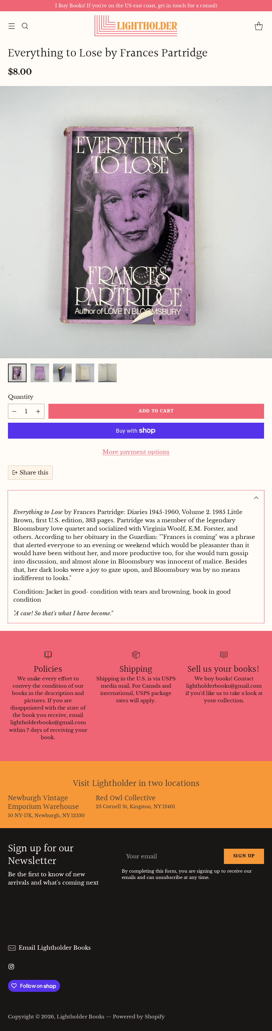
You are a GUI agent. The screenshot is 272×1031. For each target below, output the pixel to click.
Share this (34, 472)
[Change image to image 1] (17, 373)
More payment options (136, 452)
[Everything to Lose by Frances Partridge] (136, 222)
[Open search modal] (25, 26)
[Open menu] (11, 26)
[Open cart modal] (258, 26)
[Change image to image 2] (40, 373)
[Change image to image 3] (62, 373)
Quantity (21, 396)
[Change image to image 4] (85, 373)
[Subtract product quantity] (14, 411)
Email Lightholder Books (55, 947)
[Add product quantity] (38, 411)
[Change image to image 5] (107, 373)
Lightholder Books (80, 1017)
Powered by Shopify (139, 1017)
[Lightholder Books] (136, 26)
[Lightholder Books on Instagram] (11, 968)
